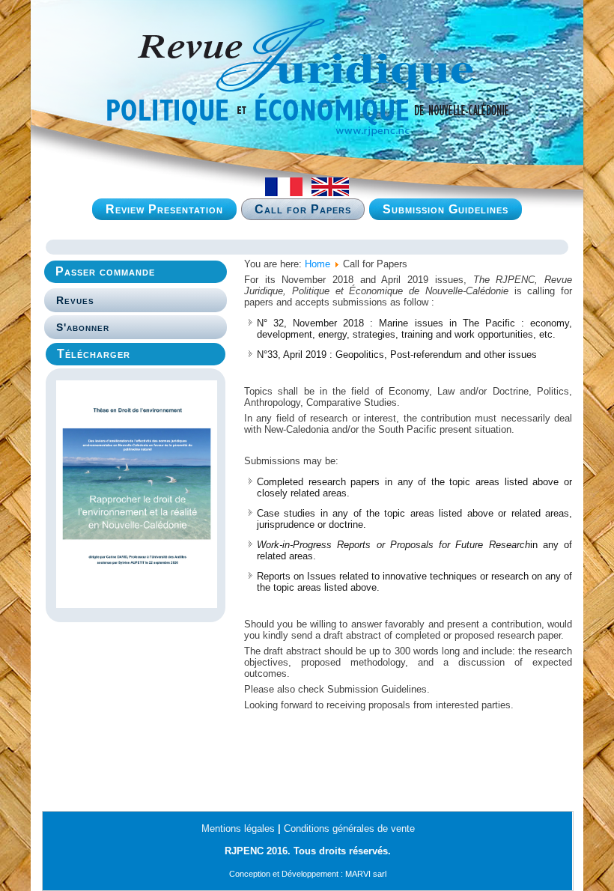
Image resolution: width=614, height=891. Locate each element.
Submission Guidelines (445, 209)
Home (317, 264)
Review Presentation (164, 209)
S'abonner (82, 327)
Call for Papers (303, 209)
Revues (75, 300)
